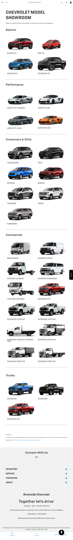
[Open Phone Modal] (62, 2)
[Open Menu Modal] (2, 2)
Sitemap (31, 510)
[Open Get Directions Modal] (66, 2)
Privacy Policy (14, 510)
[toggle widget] (61, 532)
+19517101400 (41, 514)
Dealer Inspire (50, 518)
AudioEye (60, 510)
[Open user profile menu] (71, 2)
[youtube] (36, 457)
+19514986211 (31, 514)
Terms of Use (39, 510)
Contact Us (23, 510)
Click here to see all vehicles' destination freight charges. (26, 440)
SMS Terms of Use (50, 510)
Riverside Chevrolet (42, 506)
